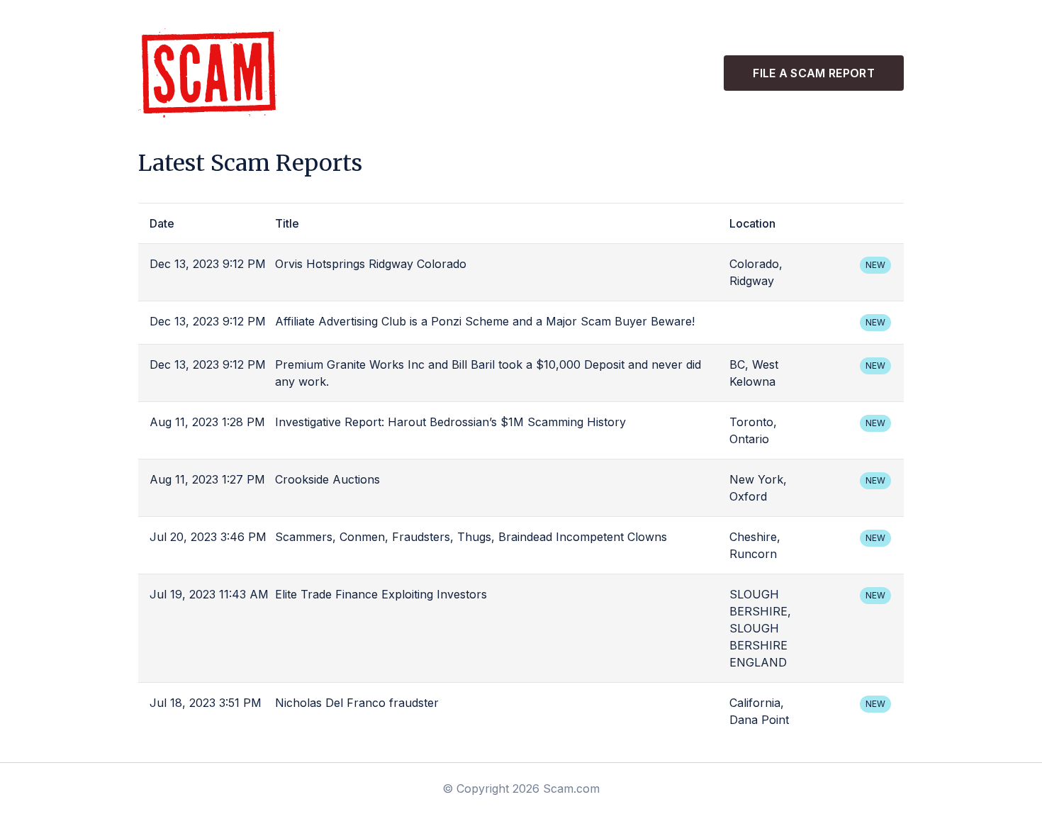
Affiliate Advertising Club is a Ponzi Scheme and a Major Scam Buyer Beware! (485, 321)
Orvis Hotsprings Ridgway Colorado (370, 264)
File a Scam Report (814, 73)
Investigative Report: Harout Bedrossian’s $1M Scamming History (450, 422)
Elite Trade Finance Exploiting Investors (381, 594)
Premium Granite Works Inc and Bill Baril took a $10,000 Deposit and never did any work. (488, 373)
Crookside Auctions (327, 479)
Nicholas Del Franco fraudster (357, 703)
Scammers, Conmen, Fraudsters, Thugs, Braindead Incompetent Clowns (471, 537)
